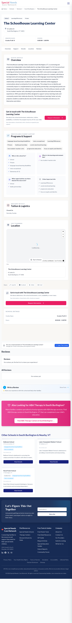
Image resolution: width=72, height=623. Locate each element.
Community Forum (43, 552)
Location (31, 49)
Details (23, 49)
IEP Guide (41, 538)
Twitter (32, 285)
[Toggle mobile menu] (68, 3)
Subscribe (52, 514)
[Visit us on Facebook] (5, 553)
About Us (59, 532)
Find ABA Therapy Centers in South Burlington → (36, 421)
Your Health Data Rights (21, 560)
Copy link (13, 285)
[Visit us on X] (8, 553)
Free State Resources (44, 535)
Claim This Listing (62, 345)
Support (15, 49)
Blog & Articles (42, 541)
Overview (8, 49)
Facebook (23, 285)
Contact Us (59, 535)
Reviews (39, 49)
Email (40, 285)
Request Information (54, 118)
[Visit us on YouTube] (11, 553)
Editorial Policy (64, 560)
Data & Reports (42, 549)
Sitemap (42, 562)
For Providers (60, 538)
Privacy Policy (7, 560)
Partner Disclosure (32, 562)
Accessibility (54, 560)
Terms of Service (35, 560)
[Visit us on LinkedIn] (2, 553)
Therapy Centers (25, 535)
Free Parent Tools (43, 532)
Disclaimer (45, 560)
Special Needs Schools (27, 532)
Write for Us (60, 544)
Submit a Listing (61, 541)
